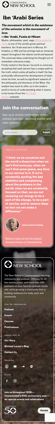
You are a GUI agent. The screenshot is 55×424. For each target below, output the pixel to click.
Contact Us (10, 352)
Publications (11, 327)
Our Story (9, 340)
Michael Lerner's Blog (16, 346)
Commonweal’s (32, 275)
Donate (44, 410)
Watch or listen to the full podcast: (23, 240)
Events (8, 315)
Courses (8, 321)
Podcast (8, 309)
